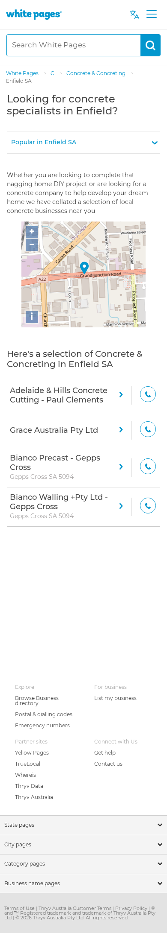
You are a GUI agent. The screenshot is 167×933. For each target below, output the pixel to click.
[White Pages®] (34, 14)
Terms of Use (20, 908)
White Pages (23, 73)
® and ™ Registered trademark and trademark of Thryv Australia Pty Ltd (79, 913)
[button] (83, 142)
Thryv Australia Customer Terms (76, 908)
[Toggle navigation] (151, 14)
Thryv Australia (34, 797)
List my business (115, 698)
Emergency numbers (42, 725)
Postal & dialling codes (43, 714)
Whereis (25, 775)
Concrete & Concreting (96, 73)
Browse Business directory (37, 700)
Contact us (108, 764)
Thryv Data (29, 786)
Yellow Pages (32, 752)
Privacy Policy (132, 908)
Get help (105, 752)
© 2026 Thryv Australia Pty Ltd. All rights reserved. (71, 918)
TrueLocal (27, 764)
